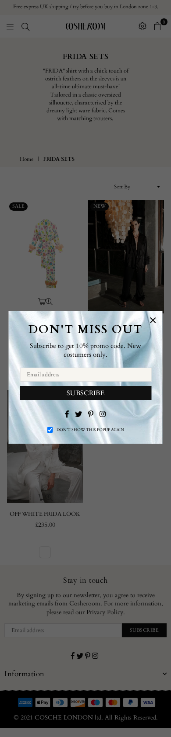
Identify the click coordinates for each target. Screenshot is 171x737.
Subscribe (85, 392)
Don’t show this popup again (90, 430)
